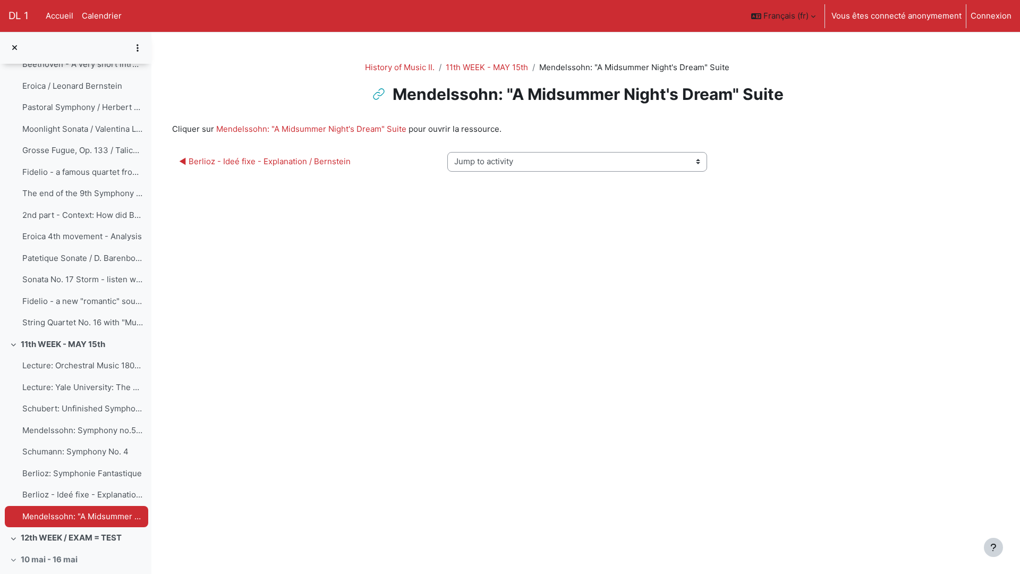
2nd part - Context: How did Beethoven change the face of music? (82, 215)
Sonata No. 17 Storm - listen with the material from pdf (82, 279)
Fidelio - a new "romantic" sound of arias (82, 301)
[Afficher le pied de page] (993, 547)
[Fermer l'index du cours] (15, 48)
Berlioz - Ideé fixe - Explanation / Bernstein (82, 494)
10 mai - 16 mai (49, 559)
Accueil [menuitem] (59, 16)
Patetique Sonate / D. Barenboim (82, 258)
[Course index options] (137, 47)
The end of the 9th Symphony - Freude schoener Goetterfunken (82, 193)
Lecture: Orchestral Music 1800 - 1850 (82, 365)
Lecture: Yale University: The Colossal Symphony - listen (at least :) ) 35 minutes (82, 387)
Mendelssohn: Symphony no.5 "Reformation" (82, 430)
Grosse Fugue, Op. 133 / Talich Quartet (82, 150)
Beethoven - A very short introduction (82, 64)
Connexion (991, 16)
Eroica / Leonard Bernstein (72, 86)
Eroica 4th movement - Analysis (82, 236)
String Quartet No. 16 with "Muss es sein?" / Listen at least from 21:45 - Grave (82, 322)
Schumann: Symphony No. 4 (75, 451)
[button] (783, 16)
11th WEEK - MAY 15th (63, 344)
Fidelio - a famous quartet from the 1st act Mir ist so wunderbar (82, 172)
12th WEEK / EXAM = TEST (71, 538)
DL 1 (18, 16)
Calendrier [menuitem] (102, 16)
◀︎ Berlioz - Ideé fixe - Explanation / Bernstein (265, 161)
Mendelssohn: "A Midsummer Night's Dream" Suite (82, 516)
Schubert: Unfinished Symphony (82, 408)
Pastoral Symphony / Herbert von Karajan (82, 107)
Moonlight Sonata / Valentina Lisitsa (82, 129)
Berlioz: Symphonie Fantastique (82, 473)
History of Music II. (400, 67)
